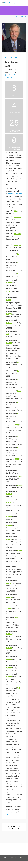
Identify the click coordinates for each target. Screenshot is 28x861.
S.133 (19, 262)
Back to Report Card (12, 58)
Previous (15, 17)
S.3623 (9, 539)
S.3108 (9, 323)
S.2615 (20, 485)
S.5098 (9, 677)
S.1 (18, 254)
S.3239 (9, 516)
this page (8, 815)
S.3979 (9, 597)
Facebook (8, 77)
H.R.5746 (17, 245)
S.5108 (20, 688)
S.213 (19, 476)
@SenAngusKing (11, 75)
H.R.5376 (17, 234)
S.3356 (9, 525)
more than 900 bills (15, 194)
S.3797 (9, 583)
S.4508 (9, 648)
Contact (22, 857)
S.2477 (9, 291)
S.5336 (9, 343)
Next (22, 17)
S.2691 (9, 300)
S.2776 (9, 314)
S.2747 (9, 494)
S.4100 (9, 334)
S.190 (19, 274)
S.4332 (17, 617)
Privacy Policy (14, 857)
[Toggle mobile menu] (25, 2)
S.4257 (9, 608)
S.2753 (9, 502)
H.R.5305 (17, 217)
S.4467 (9, 634)
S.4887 (9, 668)
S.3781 (20, 551)
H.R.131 (16, 211)
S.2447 (9, 283)
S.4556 (9, 659)
